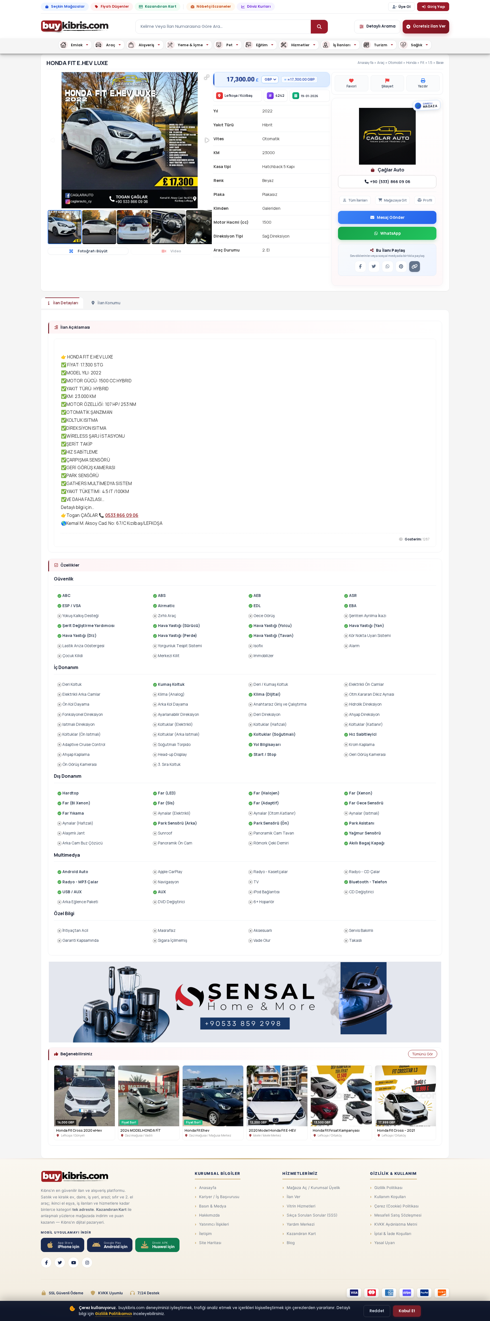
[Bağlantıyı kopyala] (414, 266)
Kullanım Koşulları (390, 1196)
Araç (381, 62)
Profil (427, 200)
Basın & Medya (212, 1206)
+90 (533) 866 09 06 (389, 181)
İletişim (205, 1233)
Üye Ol (404, 6)
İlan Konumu (109, 302)
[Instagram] (87, 1262)
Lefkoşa (231, 95)
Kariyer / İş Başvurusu (219, 1196)
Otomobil (395, 62)
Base (439, 62)
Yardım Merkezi (300, 1224)
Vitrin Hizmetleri (301, 1206)
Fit (422, 62)
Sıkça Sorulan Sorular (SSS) (312, 1215)
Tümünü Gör (422, 1053)
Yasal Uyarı (384, 1242)
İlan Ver (293, 1196)
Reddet (376, 1311)
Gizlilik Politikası (388, 1187)
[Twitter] (59, 1262)
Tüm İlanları (358, 200)
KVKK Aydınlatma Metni (395, 1224)
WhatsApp (390, 233)
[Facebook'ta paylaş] (360, 266)
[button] (206, 77)
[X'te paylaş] (374, 266)
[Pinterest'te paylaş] (401, 266)
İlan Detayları (65, 302)
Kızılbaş (246, 95)
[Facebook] (46, 1262)
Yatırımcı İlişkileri (214, 1224)
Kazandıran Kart (160, 6)
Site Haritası (210, 1242)
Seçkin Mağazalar (68, 6)
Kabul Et (407, 1311)
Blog (291, 1242)
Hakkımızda (209, 1215)
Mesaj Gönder (391, 217)
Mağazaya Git (395, 200)
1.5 (430, 62)
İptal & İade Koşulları (392, 1233)
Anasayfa (365, 62)
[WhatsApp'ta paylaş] (387, 266)
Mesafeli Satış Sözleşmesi (397, 1215)
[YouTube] (73, 1262)
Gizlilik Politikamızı (113, 1313)
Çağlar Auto (390, 170)
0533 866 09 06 (121, 515)
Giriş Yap (436, 6)
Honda (411, 62)
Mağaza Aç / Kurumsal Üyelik (313, 1187)
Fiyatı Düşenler (115, 6)
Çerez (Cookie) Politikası (396, 1206)
